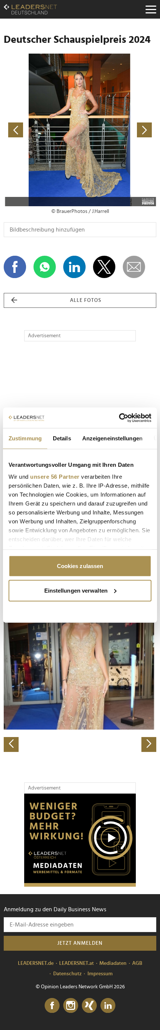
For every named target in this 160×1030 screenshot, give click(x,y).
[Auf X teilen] (104, 267)
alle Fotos (85, 300)
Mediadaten (113, 963)
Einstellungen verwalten (76, 590)
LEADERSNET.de (36, 963)
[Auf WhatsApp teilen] (44, 267)
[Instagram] (70, 1005)
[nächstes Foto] (118, 130)
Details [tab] (62, 438)
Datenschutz (67, 973)
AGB (137, 963)
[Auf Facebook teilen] (15, 267)
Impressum (100, 973)
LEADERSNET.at (76, 963)
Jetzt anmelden (80, 943)
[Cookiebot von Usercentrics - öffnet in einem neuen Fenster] (118, 417)
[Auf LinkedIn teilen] (74, 267)
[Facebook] (52, 1005)
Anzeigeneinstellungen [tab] (112, 438)
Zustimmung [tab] (25, 438)
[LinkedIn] (107, 1005)
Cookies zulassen (80, 566)
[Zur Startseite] (30, 9)
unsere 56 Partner (55, 476)
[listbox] (80, 677)
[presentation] (11, 744)
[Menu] (150, 9)
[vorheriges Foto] (42, 130)
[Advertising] (80, 840)
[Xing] (89, 1005)
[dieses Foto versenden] (134, 267)
